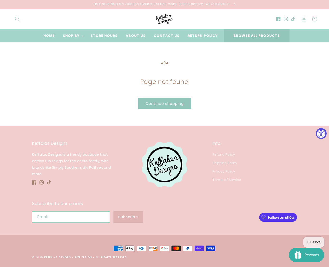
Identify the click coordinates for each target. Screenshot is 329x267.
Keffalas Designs (57, 257)
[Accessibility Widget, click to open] (321, 133)
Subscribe (128, 216)
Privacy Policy (223, 171)
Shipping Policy (224, 162)
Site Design (83, 257)
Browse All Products (256, 35)
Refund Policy (223, 154)
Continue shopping (164, 103)
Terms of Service (226, 179)
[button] (17, 19)
